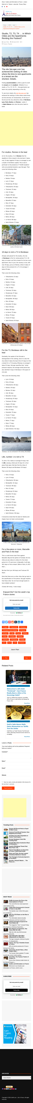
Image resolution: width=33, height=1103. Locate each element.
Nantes (25, 633)
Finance (5, 44)
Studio (22, 639)
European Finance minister (10, 630)
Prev (6, 658)
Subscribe (16, 608)
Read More (27, 703)
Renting (6, 639)
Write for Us (5, 4)
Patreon (11, 4)
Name (4, 761)
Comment (5, 751)
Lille (12, 633)
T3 (15, 642)
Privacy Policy (22, 4)
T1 (4, 642)
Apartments (14, 627)
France (5, 633)
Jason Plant (6, 42)
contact (25, 2)
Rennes (20, 636)
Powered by (12, 612)
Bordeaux (23, 627)
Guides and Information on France (14, 2)
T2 (10, 642)
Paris (5, 636)
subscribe (15, 4)
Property (10, 44)
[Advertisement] (16, 128)
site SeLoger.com (21, 93)
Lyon (18, 633)
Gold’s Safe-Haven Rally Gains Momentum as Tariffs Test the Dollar (17, 726)
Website (4, 775)
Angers (5, 627)
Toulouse (22, 642)
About (3, 2)
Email (4, 768)
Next (26, 658)
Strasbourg (14, 639)
